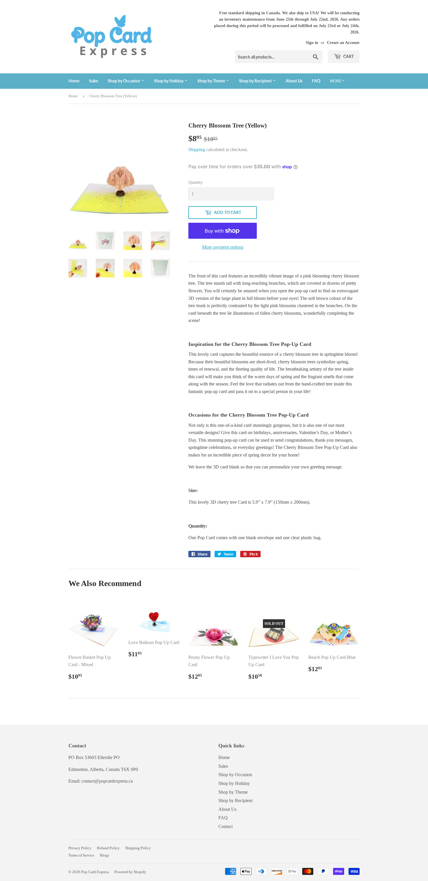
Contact (225, 826)
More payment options (222, 247)
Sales (93, 80)
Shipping (196, 149)
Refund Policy (108, 848)
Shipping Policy (138, 848)
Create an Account (343, 42)
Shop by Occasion (124, 80)
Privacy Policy (79, 848)
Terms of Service (81, 855)
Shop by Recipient (256, 80)
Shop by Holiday (169, 80)
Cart (348, 56)
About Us (294, 80)
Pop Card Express (95, 872)
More (336, 81)
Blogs (104, 855)
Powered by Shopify (130, 872)
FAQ (316, 80)
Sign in (312, 42)
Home (73, 80)
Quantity (195, 182)
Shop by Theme (211, 80)
